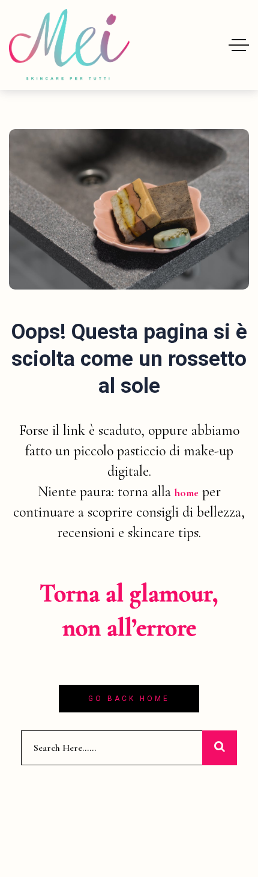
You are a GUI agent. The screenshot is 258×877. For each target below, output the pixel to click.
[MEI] (69, 45)
